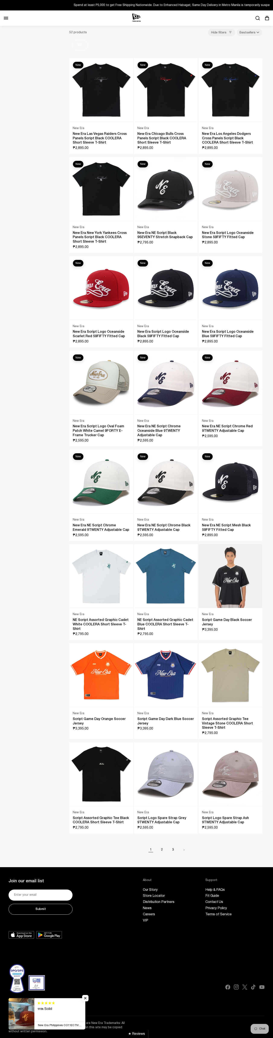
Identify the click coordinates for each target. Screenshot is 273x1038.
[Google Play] (49, 935)
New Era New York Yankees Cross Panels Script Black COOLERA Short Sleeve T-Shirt (100, 237)
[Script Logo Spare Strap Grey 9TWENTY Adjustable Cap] (166, 774)
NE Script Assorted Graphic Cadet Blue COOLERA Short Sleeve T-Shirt (165, 625)
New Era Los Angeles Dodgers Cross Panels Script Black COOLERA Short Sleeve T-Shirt (227, 138)
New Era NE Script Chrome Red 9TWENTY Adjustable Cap (227, 428)
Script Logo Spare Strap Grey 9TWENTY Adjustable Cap (161, 820)
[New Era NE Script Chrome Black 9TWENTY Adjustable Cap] (166, 481)
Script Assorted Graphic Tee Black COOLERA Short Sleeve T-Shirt (101, 820)
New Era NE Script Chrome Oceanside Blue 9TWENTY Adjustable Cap (159, 431)
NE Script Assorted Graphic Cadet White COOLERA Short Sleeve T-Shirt (101, 625)
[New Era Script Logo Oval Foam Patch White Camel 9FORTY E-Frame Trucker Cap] (101, 383)
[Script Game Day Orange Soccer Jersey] (101, 675)
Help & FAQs (215, 889)
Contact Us (214, 902)
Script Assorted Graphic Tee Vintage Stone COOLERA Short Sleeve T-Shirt (227, 724)
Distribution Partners (158, 902)
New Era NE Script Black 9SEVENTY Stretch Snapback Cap (165, 235)
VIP (80, 45)
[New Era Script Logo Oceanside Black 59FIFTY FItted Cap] (166, 288)
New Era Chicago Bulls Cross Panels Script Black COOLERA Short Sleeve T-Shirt (161, 138)
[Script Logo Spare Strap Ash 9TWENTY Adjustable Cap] (230, 774)
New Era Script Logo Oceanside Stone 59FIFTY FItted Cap (228, 235)
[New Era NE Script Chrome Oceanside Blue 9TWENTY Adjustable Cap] (166, 383)
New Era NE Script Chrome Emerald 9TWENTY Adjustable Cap (101, 527)
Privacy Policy (216, 908)
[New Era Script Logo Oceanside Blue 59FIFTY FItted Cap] (230, 288)
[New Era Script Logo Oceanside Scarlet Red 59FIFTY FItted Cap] (101, 288)
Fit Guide (212, 895)
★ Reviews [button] (136, 1033)
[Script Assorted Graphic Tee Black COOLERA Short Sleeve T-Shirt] (101, 774)
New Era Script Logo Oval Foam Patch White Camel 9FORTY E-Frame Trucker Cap (98, 431)
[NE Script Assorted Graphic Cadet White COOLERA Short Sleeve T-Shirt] (101, 576)
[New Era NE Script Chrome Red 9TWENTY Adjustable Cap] (230, 383)
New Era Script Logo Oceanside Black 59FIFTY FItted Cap (163, 334)
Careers (149, 914)
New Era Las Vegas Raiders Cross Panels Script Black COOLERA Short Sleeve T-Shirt (100, 138)
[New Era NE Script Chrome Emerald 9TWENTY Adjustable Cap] (101, 481)
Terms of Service (218, 914)
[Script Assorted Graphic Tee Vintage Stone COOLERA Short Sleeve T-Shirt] (230, 675)
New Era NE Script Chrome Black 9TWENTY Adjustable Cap (163, 527)
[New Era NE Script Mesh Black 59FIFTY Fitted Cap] (230, 481)
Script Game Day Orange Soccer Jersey (99, 721)
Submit (40, 909)
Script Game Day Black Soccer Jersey (227, 622)
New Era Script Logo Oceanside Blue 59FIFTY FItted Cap (228, 334)
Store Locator (154, 895)
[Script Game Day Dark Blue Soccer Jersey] (166, 675)
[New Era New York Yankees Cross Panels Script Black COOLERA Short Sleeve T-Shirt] (101, 189)
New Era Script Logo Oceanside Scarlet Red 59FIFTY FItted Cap (99, 334)
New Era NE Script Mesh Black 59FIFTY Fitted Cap (226, 527)
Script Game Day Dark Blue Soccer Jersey (165, 721)
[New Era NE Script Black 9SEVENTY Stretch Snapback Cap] (166, 189)
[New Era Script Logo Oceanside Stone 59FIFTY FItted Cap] (230, 189)
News (147, 908)
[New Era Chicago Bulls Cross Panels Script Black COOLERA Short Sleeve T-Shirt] (166, 90)
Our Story (150, 889)
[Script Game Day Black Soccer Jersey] (230, 576)
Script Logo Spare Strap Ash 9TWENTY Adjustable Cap (225, 820)
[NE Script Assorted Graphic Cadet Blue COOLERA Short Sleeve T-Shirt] (166, 576)
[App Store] (21, 935)
